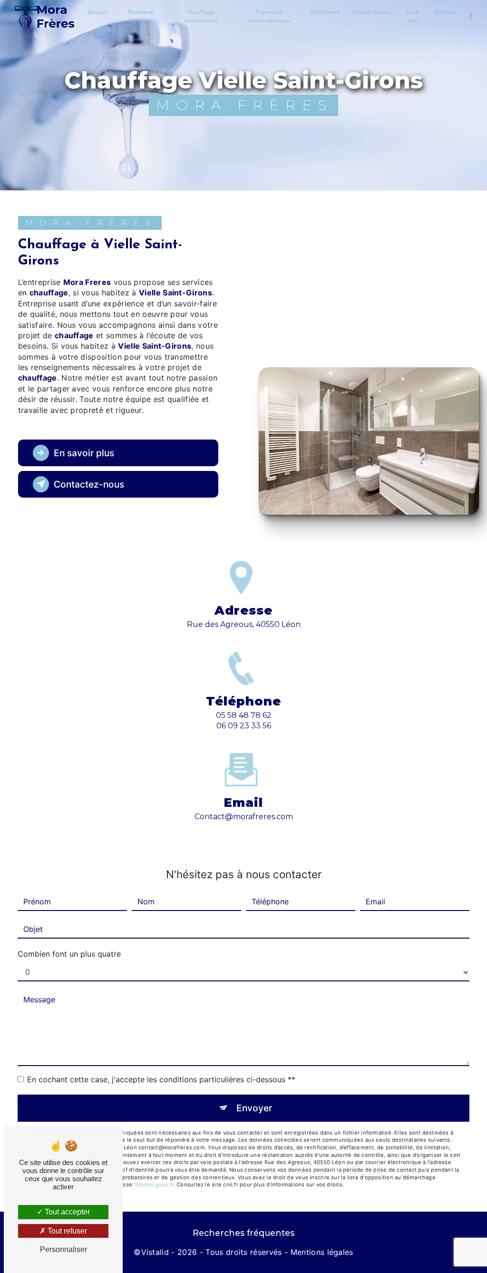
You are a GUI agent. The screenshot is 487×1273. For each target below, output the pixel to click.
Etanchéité (325, 12)
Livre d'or (412, 17)
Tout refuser (66, 1231)
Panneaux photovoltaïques (269, 17)
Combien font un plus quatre (69, 954)
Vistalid (155, 1252)
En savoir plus (84, 453)
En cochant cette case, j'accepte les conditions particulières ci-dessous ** (161, 1079)
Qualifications (371, 12)
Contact (445, 12)
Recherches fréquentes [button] (243, 1233)
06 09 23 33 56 (243, 725)
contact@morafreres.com (244, 816)
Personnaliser (63, 1249)
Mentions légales (322, 1252)
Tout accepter (66, 1212)
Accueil (97, 12)
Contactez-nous (89, 484)
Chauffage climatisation (200, 17)
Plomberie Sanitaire (141, 17)
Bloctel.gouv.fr (154, 1184)
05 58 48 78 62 (244, 715)
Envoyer (254, 1108)
